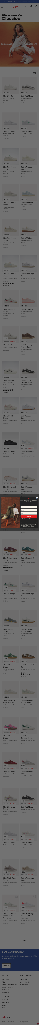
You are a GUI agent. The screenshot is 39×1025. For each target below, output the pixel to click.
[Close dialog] (37, 498)
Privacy (22, 525)
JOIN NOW (29, 516)
